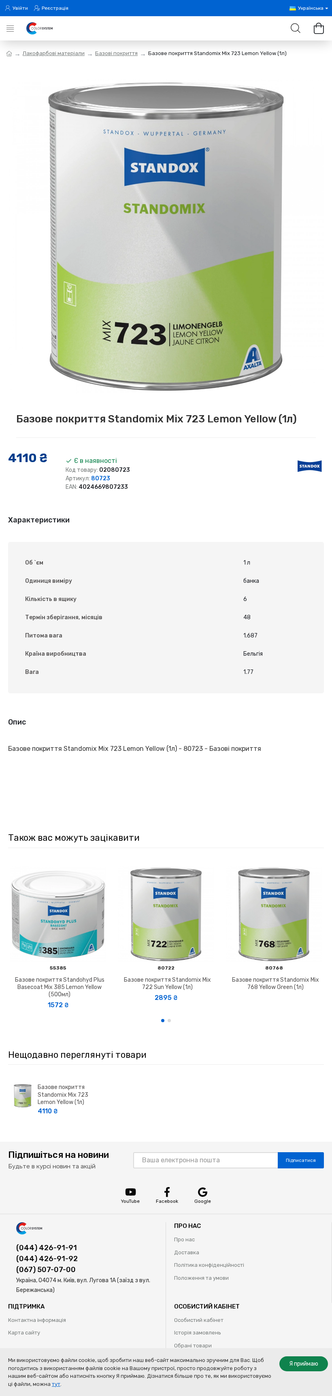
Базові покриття (116, 53)
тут (56, 1384)
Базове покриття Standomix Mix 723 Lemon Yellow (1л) (63, 1094)
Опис (17, 722)
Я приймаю (303, 1363)
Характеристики (39, 520)
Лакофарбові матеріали (54, 53)
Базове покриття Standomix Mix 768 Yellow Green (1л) (275, 983)
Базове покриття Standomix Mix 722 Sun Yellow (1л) (167, 983)
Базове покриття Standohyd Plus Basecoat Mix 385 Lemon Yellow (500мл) (59, 987)
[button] (162, 1020)
